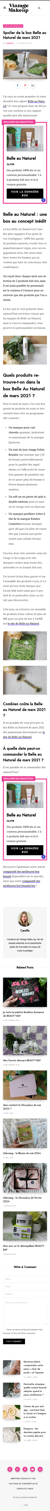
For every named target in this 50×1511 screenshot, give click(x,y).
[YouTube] (32, 1469)
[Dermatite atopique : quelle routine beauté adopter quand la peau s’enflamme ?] (13, 1392)
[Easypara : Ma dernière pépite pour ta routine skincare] (13, 1434)
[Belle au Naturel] (25, 140)
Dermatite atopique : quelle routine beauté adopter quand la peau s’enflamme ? (35, 1389)
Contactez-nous (25, 1489)
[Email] (33, 85)
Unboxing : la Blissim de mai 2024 (22, 1153)
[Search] (38, 8)
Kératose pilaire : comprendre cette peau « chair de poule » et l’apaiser (34, 1367)
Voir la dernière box (25, 193)
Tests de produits (13, 26)
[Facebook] (17, 85)
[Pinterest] (25, 85)
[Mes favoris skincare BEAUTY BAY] (25, 1040)
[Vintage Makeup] (19, 8)
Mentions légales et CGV (23, 1479)
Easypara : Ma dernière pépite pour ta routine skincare (35, 1432)
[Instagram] (17, 1469)
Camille (10, 43)
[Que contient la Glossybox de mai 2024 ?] (25, 1085)
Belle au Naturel (21, 158)
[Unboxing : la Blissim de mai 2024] (25, 1133)
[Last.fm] (40, 1469)
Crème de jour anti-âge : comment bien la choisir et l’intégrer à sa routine (35, 1412)
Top (26, 1505)
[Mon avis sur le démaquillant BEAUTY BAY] (25, 1226)
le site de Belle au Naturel (23, 623)
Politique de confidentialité (23, 1484)
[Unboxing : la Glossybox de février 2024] (25, 1178)
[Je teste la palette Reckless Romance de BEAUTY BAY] (25, 992)
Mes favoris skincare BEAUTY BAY (22, 1060)
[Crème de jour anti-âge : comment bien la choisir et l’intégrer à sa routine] (13, 1414)
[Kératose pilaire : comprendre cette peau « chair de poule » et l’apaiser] (13, 1369)
